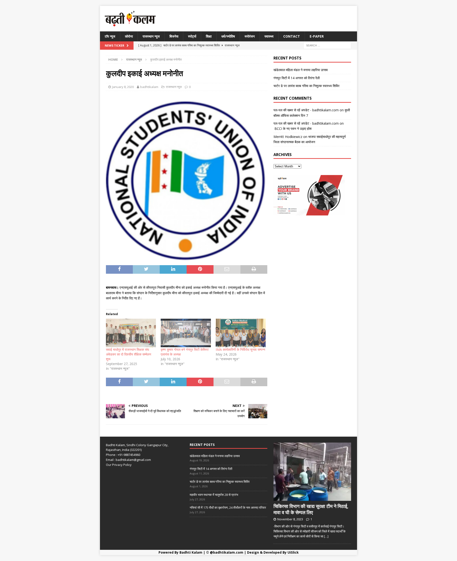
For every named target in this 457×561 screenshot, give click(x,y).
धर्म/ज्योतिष (228, 36)
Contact (291, 36)
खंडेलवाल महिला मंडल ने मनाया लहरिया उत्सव (300, 70)
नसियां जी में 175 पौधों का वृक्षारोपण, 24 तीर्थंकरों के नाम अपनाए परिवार (228, 507)
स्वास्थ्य (268, 36)
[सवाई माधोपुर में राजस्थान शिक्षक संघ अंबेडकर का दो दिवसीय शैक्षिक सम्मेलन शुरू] (131, 333)
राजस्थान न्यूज (151, 36)
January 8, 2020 (123, 87)
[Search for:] (327, 45)
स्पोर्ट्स (192, 36)
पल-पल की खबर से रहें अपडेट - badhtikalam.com (306, 110)
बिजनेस (173, 36)
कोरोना (129, 36)
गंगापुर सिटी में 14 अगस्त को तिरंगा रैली (296, 78)
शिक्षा (209, 36)
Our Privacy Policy (119, 465)
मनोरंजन (250, 36)
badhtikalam (149, 87)
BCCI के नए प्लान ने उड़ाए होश (292, 128)
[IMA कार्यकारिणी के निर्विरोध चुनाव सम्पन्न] (241, 333)
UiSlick (293, 552)
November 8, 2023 (290, 519)
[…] (326, 536)
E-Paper (317, 36)
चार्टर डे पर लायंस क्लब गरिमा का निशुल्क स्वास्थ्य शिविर (306, 85)
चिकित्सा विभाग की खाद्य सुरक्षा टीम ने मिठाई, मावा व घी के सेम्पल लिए (310, 509)
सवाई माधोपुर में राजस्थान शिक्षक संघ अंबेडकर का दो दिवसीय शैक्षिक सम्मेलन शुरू (128, 354)
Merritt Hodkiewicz (287, 136)
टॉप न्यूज (110, 36)
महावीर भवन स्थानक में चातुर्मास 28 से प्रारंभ (214, 495)
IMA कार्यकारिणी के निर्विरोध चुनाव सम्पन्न (240, 349)
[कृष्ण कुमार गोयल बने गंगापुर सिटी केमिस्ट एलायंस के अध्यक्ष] (186, 333)
